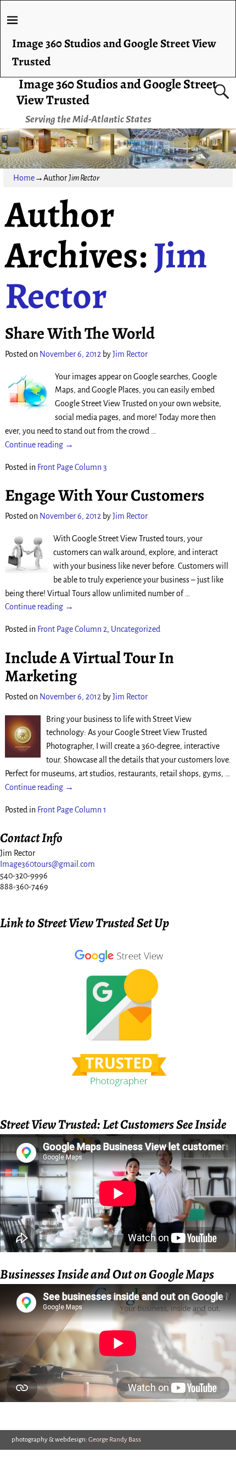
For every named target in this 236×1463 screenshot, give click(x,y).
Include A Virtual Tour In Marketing (89, 667)
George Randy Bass (114, 1439)
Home (24, 177)
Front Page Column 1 (71, 809)
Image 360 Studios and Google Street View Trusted (116, 92)
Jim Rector (106, 275)
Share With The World (80, 333)
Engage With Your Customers (104, 495)
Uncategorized (135, 629)
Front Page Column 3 (72, 467)
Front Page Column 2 (72, 629)
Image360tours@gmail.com (47, 864)
